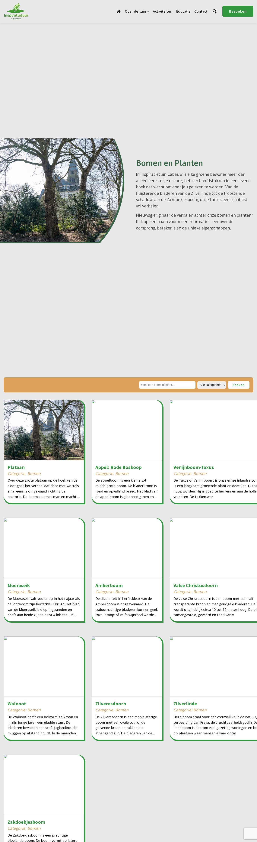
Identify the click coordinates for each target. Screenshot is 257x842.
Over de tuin (135, 11)
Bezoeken (238, 11)
